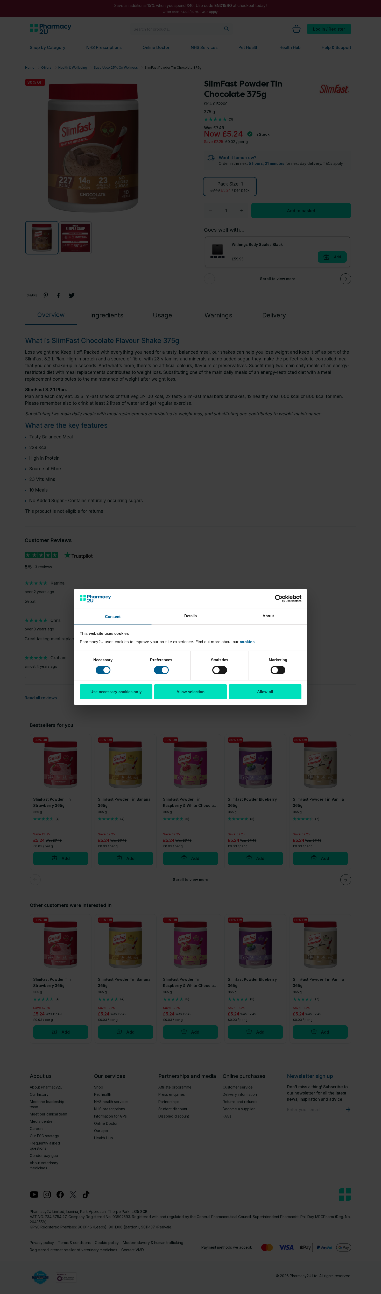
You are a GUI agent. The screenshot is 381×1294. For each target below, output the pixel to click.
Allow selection (191, 691)
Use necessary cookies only (116, 691)
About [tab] (268, 616)
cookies (247, 641)
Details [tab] (190, 616)
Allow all (265, 691)
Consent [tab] (113, 616)
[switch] (161, 670)
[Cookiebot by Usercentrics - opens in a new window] (278, 598)
